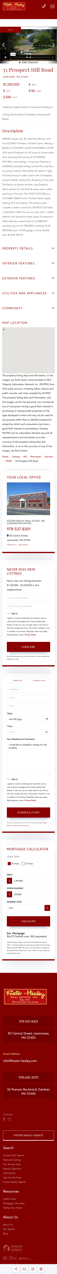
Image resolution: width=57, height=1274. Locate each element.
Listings (16, 456)
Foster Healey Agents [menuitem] (14, 1182)
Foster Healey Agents (28, 1135)
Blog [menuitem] (5, 1233)
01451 (9, 461)
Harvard (49, 456)
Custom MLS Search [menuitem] (13, 1155)
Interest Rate (14, 901)
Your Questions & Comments (21, 739)
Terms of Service (19, 825)
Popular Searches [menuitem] (12, 1168)
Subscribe (28, 646)
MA (25, 456)
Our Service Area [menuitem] (12, 1164)
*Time (9, 726)
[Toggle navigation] (52, 6)
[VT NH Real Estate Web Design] (28, 1249)
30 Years (15, 863)
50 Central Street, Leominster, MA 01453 (28, 1035)
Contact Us (12, 545)
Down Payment (15, 888)
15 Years (29, 863)
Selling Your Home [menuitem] (12, 1207)
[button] (5, 45)
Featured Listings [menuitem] (12, 1159)
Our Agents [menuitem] (9, 1229)
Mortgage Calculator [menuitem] (14, 1203)
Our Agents (23, 545)
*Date (9, 713)
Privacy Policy (30, 635)
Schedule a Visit (39, 681)
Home (5, 456)
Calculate (28, 921)
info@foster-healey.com (20, 1061)
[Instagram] (9, 1119)
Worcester (35, 456)
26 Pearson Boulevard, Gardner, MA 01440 (28, 1091)
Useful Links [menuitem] (9, 1198)
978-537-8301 (19, 529)
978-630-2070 (28, 1077)
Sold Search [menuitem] (9, 1173)
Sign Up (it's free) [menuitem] (12, 1177)
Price (9, 874)
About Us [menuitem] (8, 1224)
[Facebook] (4, 1119)
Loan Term (13, 856)
